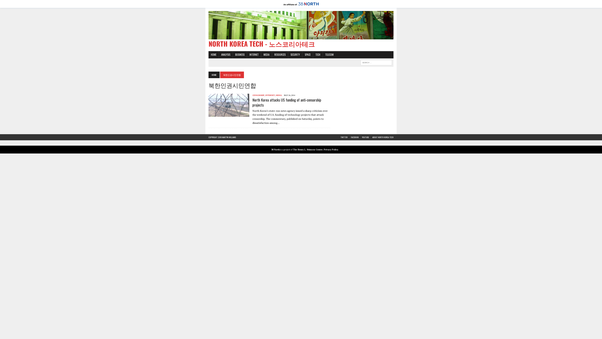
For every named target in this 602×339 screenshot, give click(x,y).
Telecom (329, 54)
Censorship (258, 95)
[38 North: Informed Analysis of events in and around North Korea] (301, 5)
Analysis (225, 54)
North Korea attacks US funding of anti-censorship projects (286, 102)
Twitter (344, 137)
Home (213, 54)
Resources (280, 54)
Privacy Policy (331, 149)
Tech (317, 54)
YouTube (365, 137)
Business (240, 54)
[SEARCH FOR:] (376, 62)
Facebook (355, 137)
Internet (254, 54)
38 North (275, 149)
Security (295, 54)
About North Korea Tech (382, 137)
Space (308, 54)
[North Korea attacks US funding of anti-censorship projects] (229, 114)
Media (266, 54)
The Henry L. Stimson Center (307, 149)
